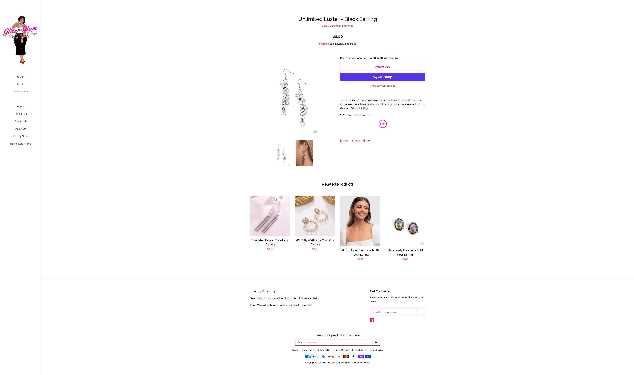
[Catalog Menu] (26, 114)
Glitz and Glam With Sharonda (336, 363)
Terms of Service (359, 350)
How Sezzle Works (20, 143)
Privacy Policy (308, 350)
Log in (20, 84)
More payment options (382, 86)
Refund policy (376, 350)
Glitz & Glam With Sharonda (337, 25)
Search (295, 350)
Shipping (324, 43)
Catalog (20, 114)
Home (20, 106)
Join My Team (20, 136)
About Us (20, 128)
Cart (21, 76)
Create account (20, 91)
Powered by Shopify (360, 363)
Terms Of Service (341, 350)
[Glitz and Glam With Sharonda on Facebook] (372, 320)
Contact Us (20, 121)
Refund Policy (324, 350)
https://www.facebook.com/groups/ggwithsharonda (280, 305)
